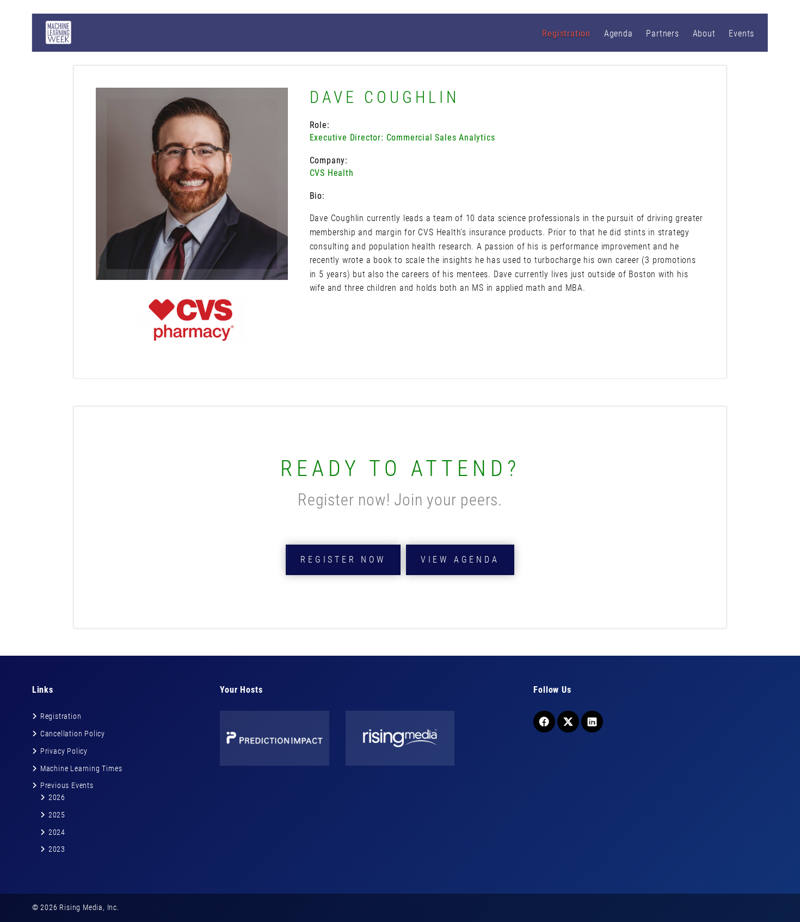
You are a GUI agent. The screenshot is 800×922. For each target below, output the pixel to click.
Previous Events (67, 785)
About (704, 33)
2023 (56, 849)
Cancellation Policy (72, 733)
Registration (566, 33)
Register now (343, 559)
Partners (662, 33)
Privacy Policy (64, 751)
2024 (56, 832)
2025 (56, 814)
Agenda (618, 33)
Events (741, 33)
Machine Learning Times (81, 768)
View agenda (460, 559)
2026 (56, 797)
